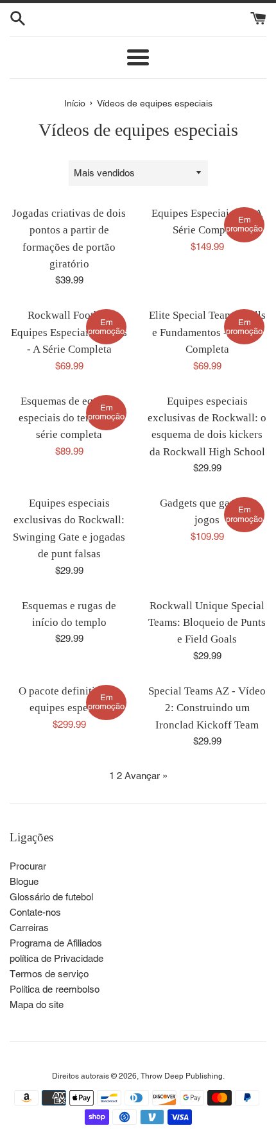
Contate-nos (35, 912)
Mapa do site (37, 1004)
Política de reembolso (54, 989)
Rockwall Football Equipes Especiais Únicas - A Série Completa (69, 332)
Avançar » (146, 775)
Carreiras (29, 927)
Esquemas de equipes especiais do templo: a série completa (69, 418)
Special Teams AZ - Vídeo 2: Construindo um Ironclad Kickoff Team (207, 708)
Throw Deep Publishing (182, 1076)
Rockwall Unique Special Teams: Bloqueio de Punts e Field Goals (207, 623)
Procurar (28, 866)
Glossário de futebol (51, 896)
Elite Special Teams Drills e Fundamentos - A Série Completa (207, 332)
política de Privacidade (56, 958)
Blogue (24, 881)
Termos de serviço (49, 973)
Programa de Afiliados (56, 943)
